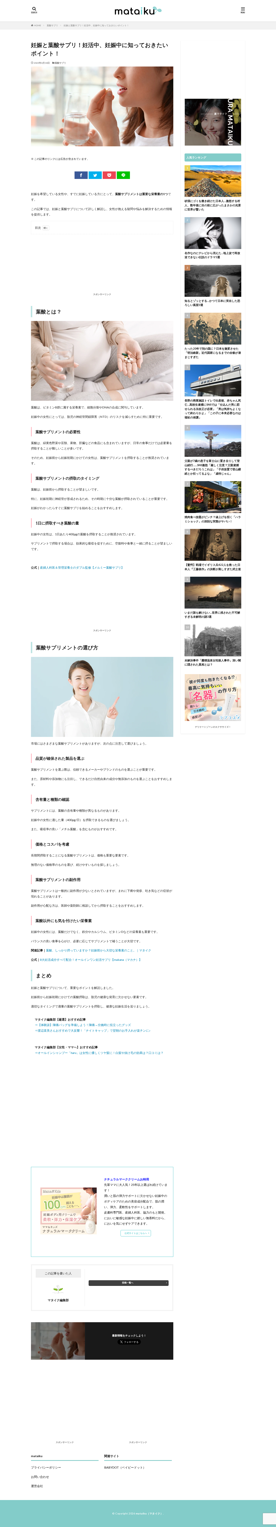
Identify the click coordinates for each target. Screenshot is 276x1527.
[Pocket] (109, 175)
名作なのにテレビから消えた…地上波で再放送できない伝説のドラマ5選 (212, 255)
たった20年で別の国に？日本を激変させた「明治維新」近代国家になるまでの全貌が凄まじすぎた (213, 353)
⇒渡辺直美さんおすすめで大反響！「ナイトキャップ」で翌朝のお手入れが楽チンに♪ (92, 1030)
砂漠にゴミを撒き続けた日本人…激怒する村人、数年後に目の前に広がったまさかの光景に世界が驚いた (213, 205)
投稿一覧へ (127, 1282)
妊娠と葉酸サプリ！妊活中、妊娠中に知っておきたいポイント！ (96, 25)
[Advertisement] (102, 264)
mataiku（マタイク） (149, 1513)
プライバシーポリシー (46, 1467)
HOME (37, 25)
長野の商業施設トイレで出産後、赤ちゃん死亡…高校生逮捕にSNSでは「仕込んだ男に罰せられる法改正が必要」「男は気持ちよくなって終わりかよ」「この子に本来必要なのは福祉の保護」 (213, 409)
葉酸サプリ (52, 25)
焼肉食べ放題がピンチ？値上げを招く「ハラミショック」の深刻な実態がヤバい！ (213, 519)
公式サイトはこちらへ (135, 1233)
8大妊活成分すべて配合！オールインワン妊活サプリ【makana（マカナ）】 (91, 959)
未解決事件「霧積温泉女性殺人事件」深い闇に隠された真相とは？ (213, 662)
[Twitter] (95, 175)
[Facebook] (81, 175)
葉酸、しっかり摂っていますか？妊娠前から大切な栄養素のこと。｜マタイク (98, 950)
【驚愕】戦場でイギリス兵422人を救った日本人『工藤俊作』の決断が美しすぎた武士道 (213, 567)
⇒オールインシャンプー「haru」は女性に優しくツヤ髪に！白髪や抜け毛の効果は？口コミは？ (99, 1052)
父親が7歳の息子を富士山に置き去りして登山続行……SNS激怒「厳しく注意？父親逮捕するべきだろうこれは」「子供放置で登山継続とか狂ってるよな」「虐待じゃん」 (213, 467)
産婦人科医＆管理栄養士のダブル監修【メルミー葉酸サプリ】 (82, 567)
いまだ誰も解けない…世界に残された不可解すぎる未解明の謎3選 (212, 614)
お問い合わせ (40, 1476)
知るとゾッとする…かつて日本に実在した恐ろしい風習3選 (212, 303)
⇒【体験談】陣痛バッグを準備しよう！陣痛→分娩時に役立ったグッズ (83, 1025)
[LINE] (123, 175)
